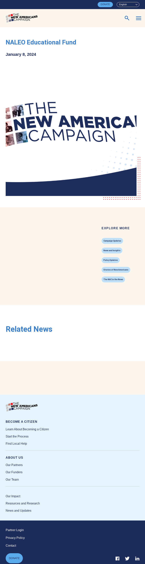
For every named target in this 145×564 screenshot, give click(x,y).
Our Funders (14, 472)
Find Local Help (16, 443)
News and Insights (111, 250)
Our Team (12, 479)
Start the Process (17, 436)
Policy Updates (110, 260)
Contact (11, 545)
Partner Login (15, 530)
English (123, 4)
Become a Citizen (21, 421)
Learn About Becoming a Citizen (27, 429)
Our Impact (13, 496)
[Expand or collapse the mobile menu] (138, 18)
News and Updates (18, 510)
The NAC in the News (113, 279)
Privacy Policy (15, 537)
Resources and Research (23, 503)
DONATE (105, 4)
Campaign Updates (112, 241)
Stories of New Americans (115, 270)
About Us (14, 457)
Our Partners (14, 465)
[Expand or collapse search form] (127, 18)
